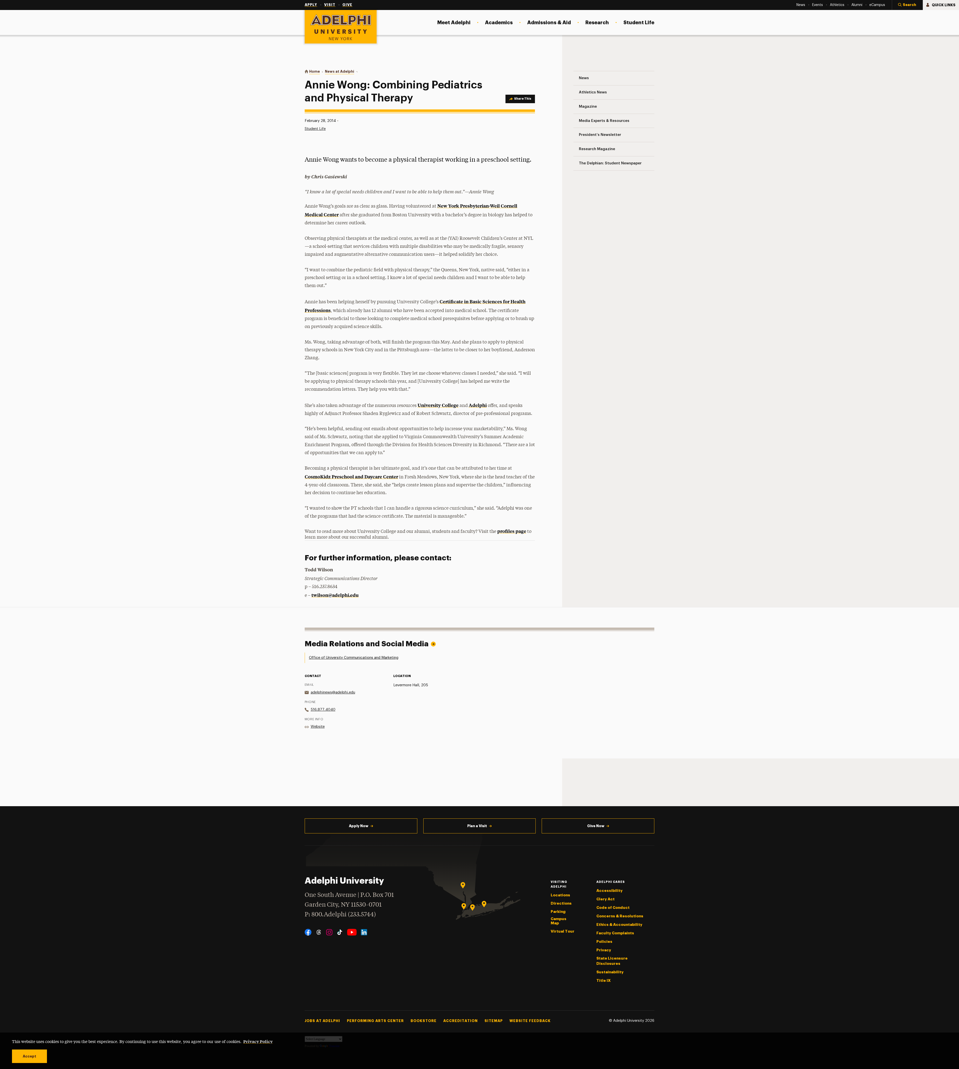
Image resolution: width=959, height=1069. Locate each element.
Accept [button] (29, 1056)
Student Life (315, 129)
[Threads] (319, 932)
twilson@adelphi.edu (335, 595)
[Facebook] (308, 932)
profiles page (511, 531)
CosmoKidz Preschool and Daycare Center (351, 476)
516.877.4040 (323, 710)
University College (438, 405)
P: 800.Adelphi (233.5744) (340, 915)
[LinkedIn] (364, 932)
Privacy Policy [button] (258, 1041)
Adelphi (478, 405)
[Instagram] (329, 932)
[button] (907, 5)
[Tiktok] (340, 932)
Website (318, 726)
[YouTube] (352, 932)
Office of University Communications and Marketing (353, 658)
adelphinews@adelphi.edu (333, 692)
